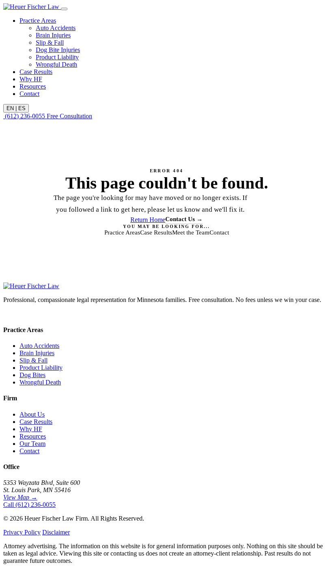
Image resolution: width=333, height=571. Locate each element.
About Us (32, 414)
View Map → (20, 497)
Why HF (30, 79)
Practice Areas (37, 20)
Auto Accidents (56, 27)
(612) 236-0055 (25, 116)
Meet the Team (191, 232)
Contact (29, 93)
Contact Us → (184, 219)
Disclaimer (56, 532)
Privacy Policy (22, 532)
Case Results (35, 71)
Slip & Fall (50, 42)
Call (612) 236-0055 (29, 504)
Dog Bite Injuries (58, 49)
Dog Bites (32, 374)
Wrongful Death (56, 64)
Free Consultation (69, 116)
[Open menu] (64, 9)
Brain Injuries (53, 35)
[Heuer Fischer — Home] (32, 6)
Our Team (32, 443)
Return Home (147, 219)
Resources (32, 86)
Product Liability (57, 57)
